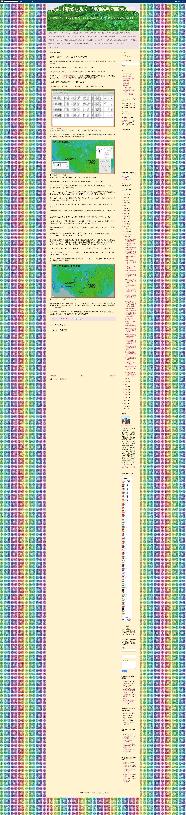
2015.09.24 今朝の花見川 (130, 267)
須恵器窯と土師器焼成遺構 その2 (130, 291)
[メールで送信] (75, 319)
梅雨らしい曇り (128, 722)
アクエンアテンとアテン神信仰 (129, 770)
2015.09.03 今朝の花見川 (130, 363)
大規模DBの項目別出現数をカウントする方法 (130, 374)
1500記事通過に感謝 (130, 257)
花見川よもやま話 (92, 36)
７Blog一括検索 (53, 47)
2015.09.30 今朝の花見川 (130, 244)
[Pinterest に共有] (82, 319)
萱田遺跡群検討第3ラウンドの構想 (130, 368)
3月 (126, 392)
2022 (125, 208)
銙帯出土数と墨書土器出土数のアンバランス (130, 336)
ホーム (83, 376)
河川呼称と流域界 (128, 78)
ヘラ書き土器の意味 (67, 76)
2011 (125, 409)
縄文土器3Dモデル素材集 (94, 40)
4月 (126, 389)
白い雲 (125, 713)
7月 (126, 381)
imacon (92, 793)
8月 (126, 379)
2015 (125, 226)
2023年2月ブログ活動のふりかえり (129, 684)
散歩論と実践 (127, 76)
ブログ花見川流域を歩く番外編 (94, 33)
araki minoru (127, 426)
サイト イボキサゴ (121, 43)
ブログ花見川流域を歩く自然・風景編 (118, 33)
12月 (126, 229)
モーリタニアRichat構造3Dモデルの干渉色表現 (129, 745)
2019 (125, 216)
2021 (125, 211)
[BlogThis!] (77, 319)
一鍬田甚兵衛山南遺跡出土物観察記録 (116, 40)
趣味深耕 (126, 83)
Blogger (107, 793)
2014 (125, 401)
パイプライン (127, 88)
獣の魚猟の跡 (129, 319)
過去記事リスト (77, 33)
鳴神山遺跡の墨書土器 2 (130, 271)
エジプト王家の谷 (128, 740)
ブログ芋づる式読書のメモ (76, 36)
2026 (125, 197)
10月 (126, 234)
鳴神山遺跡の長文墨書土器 (130, 248)
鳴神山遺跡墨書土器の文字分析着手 (130, 262)
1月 (126, 397)
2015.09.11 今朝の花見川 (130, 322)
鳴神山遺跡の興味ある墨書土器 (130, 240)
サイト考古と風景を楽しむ (109, 36)
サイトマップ (127, 74)
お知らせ (126, 681)
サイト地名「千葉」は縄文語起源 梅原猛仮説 (70, 40)
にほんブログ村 (126, 179)
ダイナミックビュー (128, 113)
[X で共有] (78, 319)
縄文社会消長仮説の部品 (81, 43)
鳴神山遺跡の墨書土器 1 (130, 275)
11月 (126, 231)
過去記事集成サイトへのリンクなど (59, 33)
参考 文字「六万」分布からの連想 (130, 280)
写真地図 (126, 81)
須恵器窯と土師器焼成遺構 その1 (130, 296)
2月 (126, 395)
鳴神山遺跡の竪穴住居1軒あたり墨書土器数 (130, 314)
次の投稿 (53, 376)
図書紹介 (126, 85)
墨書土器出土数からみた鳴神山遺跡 (130, 353)
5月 (126, 387)
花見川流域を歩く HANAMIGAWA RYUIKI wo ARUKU (92, 9)
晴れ (124, 715)
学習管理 (51, 40)
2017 (125, 221)
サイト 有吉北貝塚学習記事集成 (102, 43)
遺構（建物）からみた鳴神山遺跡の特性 (130, 330)
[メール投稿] (71, 318)
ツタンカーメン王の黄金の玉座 (129, 779)
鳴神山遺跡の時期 (130, 326)
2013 (125, 403)
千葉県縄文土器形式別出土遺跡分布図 (59, 43)
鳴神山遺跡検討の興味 (130, 358)
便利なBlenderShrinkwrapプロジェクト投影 (129, 700)
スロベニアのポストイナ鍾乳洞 (129, 750)
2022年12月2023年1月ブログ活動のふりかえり (129, 690)
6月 (126, 384)
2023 (125, 205)
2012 (125, 406)
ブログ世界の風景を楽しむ (56, 36)
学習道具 (134, 40)
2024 (125, 203)
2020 (125, 213)
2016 (125, 224)
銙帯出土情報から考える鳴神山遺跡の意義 (130, 341)
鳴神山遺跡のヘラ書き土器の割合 (130, 309)
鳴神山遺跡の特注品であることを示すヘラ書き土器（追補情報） (130, 303)
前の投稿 (112, 376)
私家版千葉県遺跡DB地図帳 (128, 36)
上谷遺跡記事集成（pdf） (128, 91)
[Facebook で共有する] (80, 319)
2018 (125, 219)
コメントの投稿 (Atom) (60, 379)
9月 (126, 237)
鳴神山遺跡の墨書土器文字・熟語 (130, 252)
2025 (125, 200)
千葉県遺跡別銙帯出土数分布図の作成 (130, 347)
